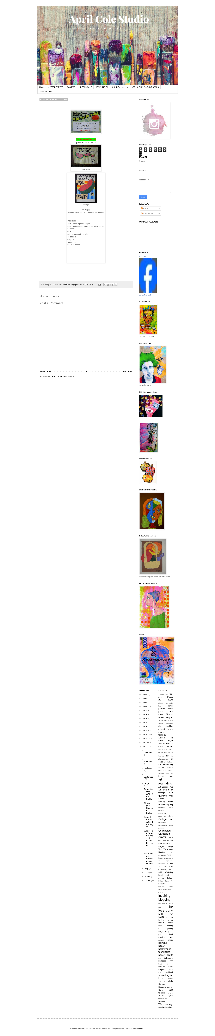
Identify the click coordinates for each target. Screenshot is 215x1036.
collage (170, 816)
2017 (145, 718)
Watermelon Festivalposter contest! (149, 858)
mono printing (165, 929)
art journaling (165, 781)
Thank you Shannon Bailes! (148, 808)
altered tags (162, 752)
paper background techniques (164, 949)
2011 (144, 742)
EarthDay (170, 855)
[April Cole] (148, 292)
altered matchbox (165, 726)
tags (171, 990)
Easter (160, 858)
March (148, 880)
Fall (167, 864)
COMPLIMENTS (102, 87)
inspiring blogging (164, 897)
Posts (145, 208)
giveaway (162, 869)
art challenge (168, 762)
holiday (170, 878)
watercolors (162, 999)
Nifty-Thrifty (163, 931)
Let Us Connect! (145, 295)
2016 (145, 722)
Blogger (140, 1028)
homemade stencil (165, 887)
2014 (145, 730)
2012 (145, 738)
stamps (170, 978)
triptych (170, 996)
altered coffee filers (165, 720)
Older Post (127, 371)
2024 (145, 698)
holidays (161, 884)
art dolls (162, 768)
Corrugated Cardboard (164, 832)
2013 (145, 734)
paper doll (162, 958)
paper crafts (165, 955)
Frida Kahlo (168, 866)
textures (161, 993)
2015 (145, 726)
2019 (145, 710)
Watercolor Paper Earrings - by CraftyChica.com (148, 838)
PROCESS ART (165, 961)
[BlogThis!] (107, 284)
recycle (161, 969)
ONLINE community (120, 87)
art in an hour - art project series (165, 770)
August (148, 783)
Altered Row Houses (165, 749)
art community (165, 764)
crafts (162, 837)
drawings (162, 855)
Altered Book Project (165, 716)
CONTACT (71, 87)
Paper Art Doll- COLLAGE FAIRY (148, 794)
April (147, 876)
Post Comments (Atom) (63, 376)
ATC (171, 798)
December (148, 752)
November (148, 761)
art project (163, 790)
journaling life (163, 903)
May (147, 872)
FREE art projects (46, 91)
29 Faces (165, 700)
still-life (170, 981)
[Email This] (104, 284)
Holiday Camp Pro (165, 881)
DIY (172, 852)
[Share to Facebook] (113, 284)
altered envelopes (165, 723)
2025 (145, 694)
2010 (145, 746)
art (167, 755)
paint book (165, 934)
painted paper (165, 937)
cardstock (162, 810)
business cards (165, 807)
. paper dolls (163, 694)
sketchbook (168, 972)
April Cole (142, 256)
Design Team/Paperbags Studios (165, 849)
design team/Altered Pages (165, 843)
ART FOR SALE (85, 87)
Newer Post (45, 371)
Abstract (161, 703)
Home (41, 87)
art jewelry (167, 773)
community (162, 822)
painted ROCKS (165, 940)
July (147, 868)
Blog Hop (169, 805)
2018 (145, 714)
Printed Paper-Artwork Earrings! (148, 822)
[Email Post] (100, 284)
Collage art (165, 819)
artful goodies (165, 794)
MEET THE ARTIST (55, 87)
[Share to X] (110, 284)
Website (161, 1002)
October (148, 768)
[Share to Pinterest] (116, 284)
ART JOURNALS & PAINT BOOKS (145, 87)
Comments (148, 213)
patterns (170, 958)
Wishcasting (165, 1004)
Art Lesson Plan (165, 787)
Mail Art (169, 911)
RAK (160, 964)
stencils (161, 981)
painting (162, 942)
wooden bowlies (165, 1007)
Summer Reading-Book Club (165, 987)
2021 (145, 706)
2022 (145, 702)
